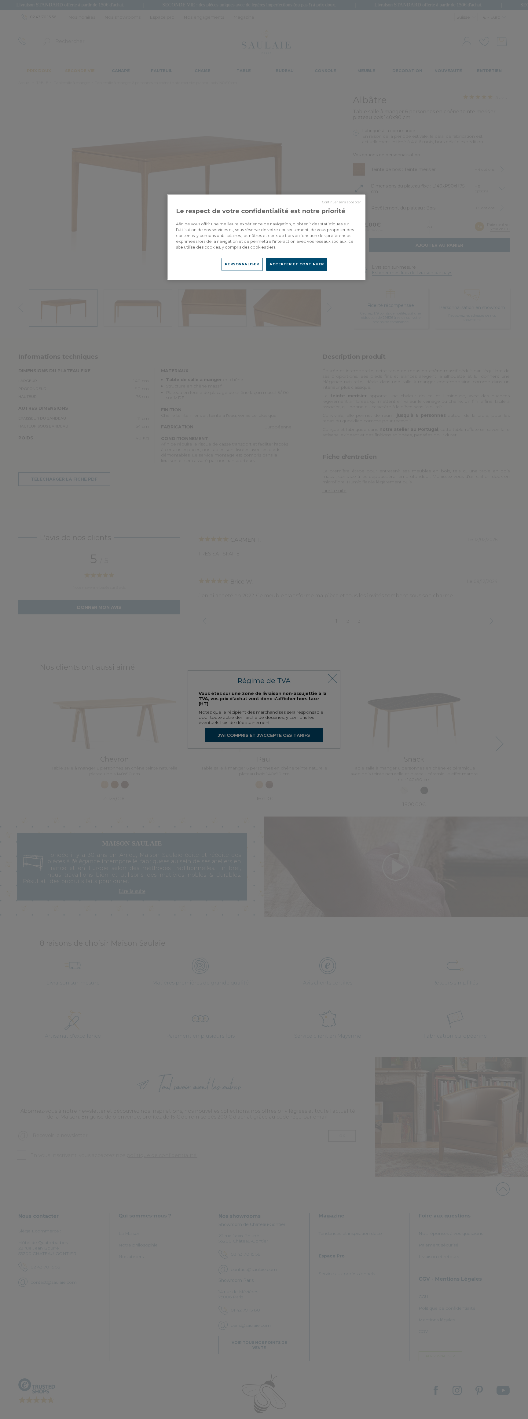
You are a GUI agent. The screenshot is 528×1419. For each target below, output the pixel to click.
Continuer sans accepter (341, 202)
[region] (266, 237)
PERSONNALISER (242, 264)
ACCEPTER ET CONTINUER (297, 264)
